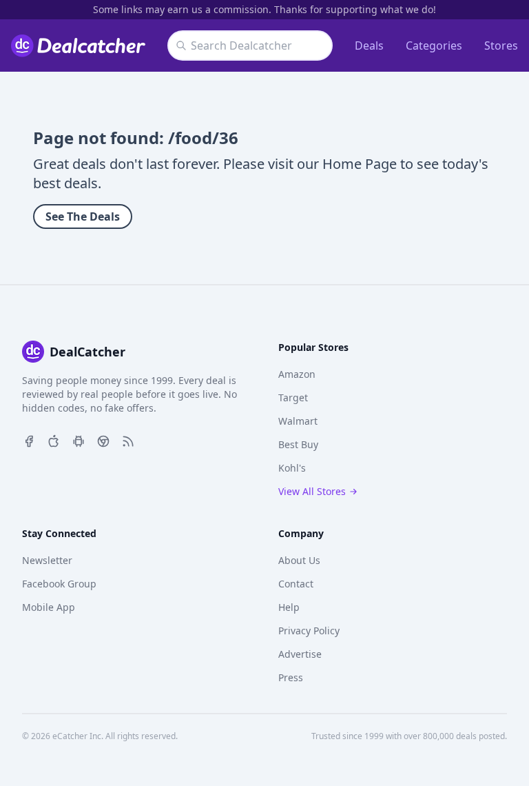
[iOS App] (54, 440)
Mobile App (48, 607)
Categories (434, 45)
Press (290, 677)
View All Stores (312, 491)
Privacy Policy (309, 630)
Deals (369, 45)
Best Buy (298, 444)
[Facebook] (29, 440)
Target (293, 397)
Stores (501, 45)
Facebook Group (59, 583)
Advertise (300, 654)
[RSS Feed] (128, 440)
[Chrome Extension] (103, 440)
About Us (299, 560)
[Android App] (78, 440)
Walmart (298, 420)
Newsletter (47, 560)
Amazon (296, 374)
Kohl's (292, 467)
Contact (295, 583)
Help (289, 607)
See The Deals (82, 216)
